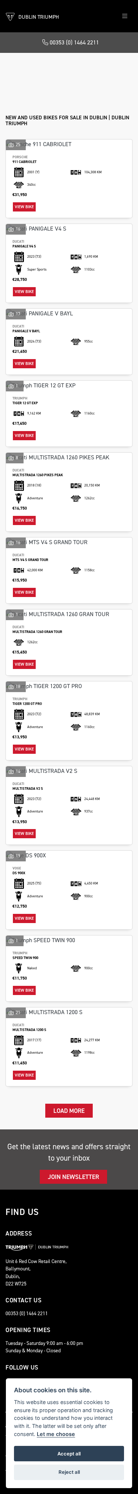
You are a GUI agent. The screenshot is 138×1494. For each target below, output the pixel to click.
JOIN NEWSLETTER (73, 1177)
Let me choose (56, 1434)
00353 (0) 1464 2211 (73, 42)
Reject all (69, 1472)
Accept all (69, 1454)
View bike (24, 207)
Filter (112, 65)
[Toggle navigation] (124, 16)
